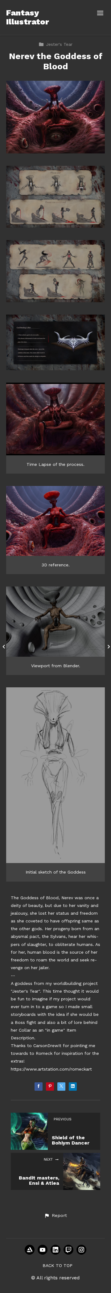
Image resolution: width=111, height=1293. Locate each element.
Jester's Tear (59, 44)
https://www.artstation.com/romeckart (51, 1069)
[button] (55, 1215)
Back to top (57, 1265)
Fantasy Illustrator (27, 17)
